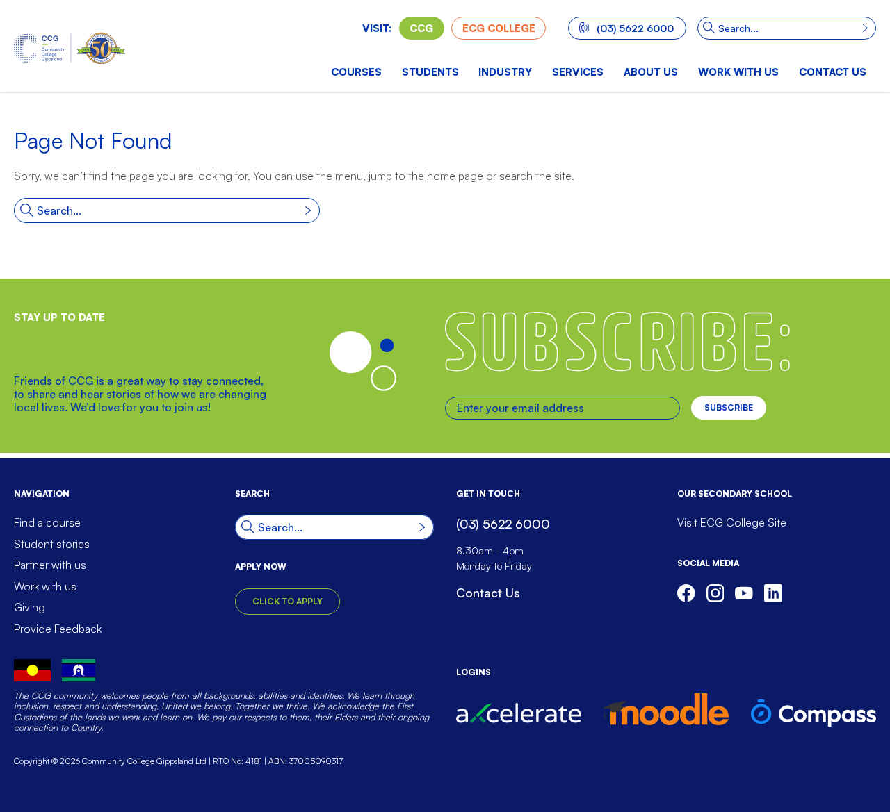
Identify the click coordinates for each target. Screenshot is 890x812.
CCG (421, 28)
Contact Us (487, 592)
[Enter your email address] (562, 408)
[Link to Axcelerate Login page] (518, 712)
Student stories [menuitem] (52, 544)
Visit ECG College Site (731, 522)
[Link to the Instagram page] (715, 593)
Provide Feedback (58, 629)
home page (455, 176)
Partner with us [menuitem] (50, 565)
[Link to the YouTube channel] (744, 593)
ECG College (498, 28)
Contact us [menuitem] (832, 71)
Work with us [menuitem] (738, 71)
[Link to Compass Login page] (813, 713)
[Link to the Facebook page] (686, 593)
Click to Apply (287, 601)
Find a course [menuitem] (47, 522)
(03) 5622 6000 (635, 28)
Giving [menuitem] (29, 607)
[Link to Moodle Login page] (666, 709)
